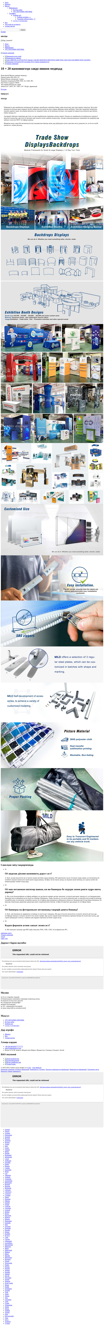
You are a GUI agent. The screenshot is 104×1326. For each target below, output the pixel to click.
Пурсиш (3, 89)
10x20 (3, 937)
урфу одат (4, 938)
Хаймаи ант (17, 15)
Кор (6, 22)
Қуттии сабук (17, 10)
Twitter (13, 1064)
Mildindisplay (13, 8)
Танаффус (12, 13)
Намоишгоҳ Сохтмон (37, 1069)
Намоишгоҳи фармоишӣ (78, 1069)
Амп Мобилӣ (36, 1067)
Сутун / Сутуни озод (20, 21)
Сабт (29, 1067)
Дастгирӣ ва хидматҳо (12, 24)
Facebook (16, 1060)
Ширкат (7, 4)
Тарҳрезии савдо (93, 1069)
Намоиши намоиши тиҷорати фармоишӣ (15, 1069)
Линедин (16, 1059)
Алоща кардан (10, 26)
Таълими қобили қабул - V (26, 19)
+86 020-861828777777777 (14, 1046)
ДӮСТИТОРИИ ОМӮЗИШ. (22, 11)
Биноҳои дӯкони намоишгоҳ (11, 1071)
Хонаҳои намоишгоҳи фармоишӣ (57, 1069)
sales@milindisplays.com (13, 1048)
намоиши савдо (6, 933)
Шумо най (17, 1062)
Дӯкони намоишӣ (7, 935)
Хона (6, 2)
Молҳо (7, 6)
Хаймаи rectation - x (24, 17)
